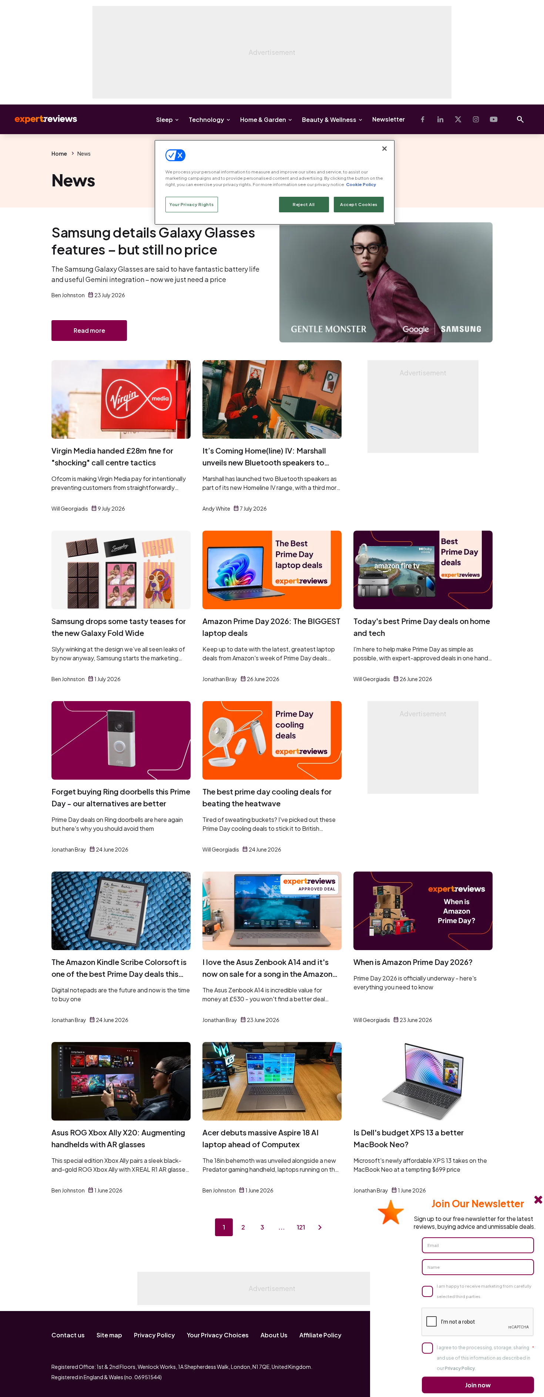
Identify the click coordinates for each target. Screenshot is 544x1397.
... (281, 1227)
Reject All (304, 204)
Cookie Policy (361, 184)
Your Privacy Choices (218, 1335)
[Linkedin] (440, 119)
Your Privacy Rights (191, 204)
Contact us (68, 1335)
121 (301, 1227)
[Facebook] (422, 119)
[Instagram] (476, 119)
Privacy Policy (154, 1335)
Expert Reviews (40, 119)
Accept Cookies (358, 204)
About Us (274, 1335)
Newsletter (388, 119)
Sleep (164, 119)
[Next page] (320, 1227)
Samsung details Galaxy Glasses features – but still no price (153, 241)
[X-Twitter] (458, 119)
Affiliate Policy (320, 1335)
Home (59, 153)
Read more (89, 330)
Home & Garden (263, 119)
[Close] (384, 148)
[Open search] (520, 119)
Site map (109, 1335)
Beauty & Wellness (329, 119)
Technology (206, 119)
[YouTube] (494, 119)
